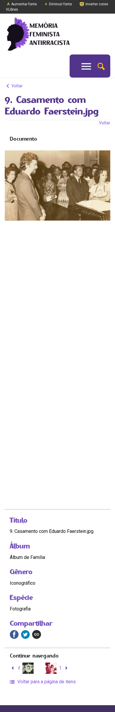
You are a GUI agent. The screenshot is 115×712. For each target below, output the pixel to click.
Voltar (17, 85)
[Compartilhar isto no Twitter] (25, 634)
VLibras (12, 9)
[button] (101, 66)
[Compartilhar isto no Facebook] (14, 634)
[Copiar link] (36, 634)
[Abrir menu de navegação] (86, 66)
